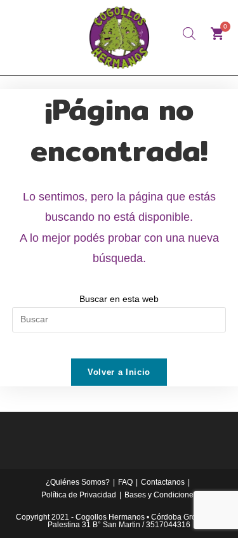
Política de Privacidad (78, 494)
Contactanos (163, 482)
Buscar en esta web (119, 299)
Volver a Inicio (119, 372)
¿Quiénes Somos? (78, 482)
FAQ (125, 482)
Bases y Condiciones (160, 494)
